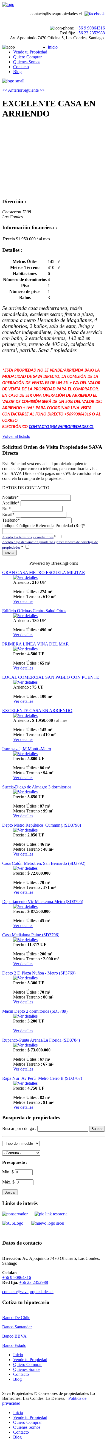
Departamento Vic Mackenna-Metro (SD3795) (42, 901)
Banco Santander (17, 1327)
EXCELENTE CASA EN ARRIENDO (37, 710)
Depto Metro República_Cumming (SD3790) (41, 825)
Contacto (21, 66)
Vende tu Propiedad (30, 52)
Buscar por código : (19, 1128)
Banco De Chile (16, 1317)
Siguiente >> (33, 90)
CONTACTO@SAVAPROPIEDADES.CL (61, 427)
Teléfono (11, 520)
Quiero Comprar (27, 57)
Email (8, 514)
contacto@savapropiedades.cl (28, 1291)
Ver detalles (23, 601)
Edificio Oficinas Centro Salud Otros (34, 610)
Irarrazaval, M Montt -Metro (26, 748)
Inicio (53, 47)
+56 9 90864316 (90, 28)
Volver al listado (16, 436)
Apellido (10, 503)
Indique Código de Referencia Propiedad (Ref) (43, 525)
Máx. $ (9, 1182)
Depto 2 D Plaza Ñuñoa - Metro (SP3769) (38, 973)
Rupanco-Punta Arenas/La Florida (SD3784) (41, 1040)
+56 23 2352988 (90, 33)
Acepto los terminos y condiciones (28, 537)
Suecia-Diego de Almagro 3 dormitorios (36, 787)
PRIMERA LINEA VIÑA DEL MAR (35, 644)
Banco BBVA (14, 1336)
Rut (6, 508)
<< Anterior (12, 90)
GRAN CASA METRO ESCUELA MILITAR (43, 572)
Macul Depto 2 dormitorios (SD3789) (34, 1011)
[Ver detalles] (25, 577)
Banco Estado (14, 1345)
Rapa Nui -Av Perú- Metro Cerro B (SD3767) (42, 1078)
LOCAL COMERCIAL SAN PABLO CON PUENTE (50, 677)
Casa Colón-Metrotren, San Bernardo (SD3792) (43, 863)
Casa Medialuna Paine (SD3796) (30, 934)
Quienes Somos (26, 61)
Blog (17, 71)
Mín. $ (8, 1172)
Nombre (10, 497)
